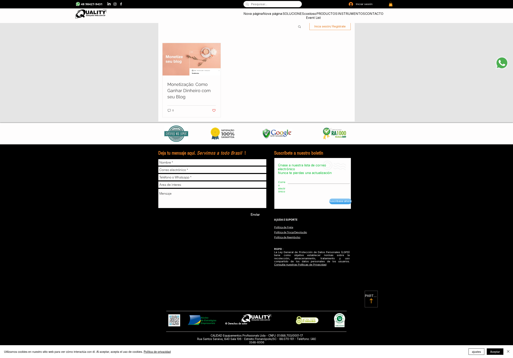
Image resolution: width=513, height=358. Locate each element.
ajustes (476, 352)
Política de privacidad (157, 352)
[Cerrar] (508, 351)
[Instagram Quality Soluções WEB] (115, 4)
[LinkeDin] (109, 4)
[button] (391, 4)
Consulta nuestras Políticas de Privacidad (300, 264)
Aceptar (495, 352)
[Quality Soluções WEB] (121, 4)
